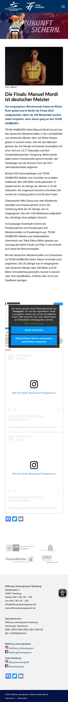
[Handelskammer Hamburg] (20, 548)
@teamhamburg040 (19, 662)
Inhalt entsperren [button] (34, 330)
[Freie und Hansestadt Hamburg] (49, 548)
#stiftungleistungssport (20, 652)
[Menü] (63, 6)
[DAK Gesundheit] (49, 559)
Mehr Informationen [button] (34, 323)
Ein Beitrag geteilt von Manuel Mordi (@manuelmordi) (35, 427)
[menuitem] (63, 6)
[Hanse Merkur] (20, 559)
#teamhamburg (16, 666)
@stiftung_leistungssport (21, 648)
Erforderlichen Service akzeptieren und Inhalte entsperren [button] (34, 340)
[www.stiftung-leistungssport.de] (28, 6)
